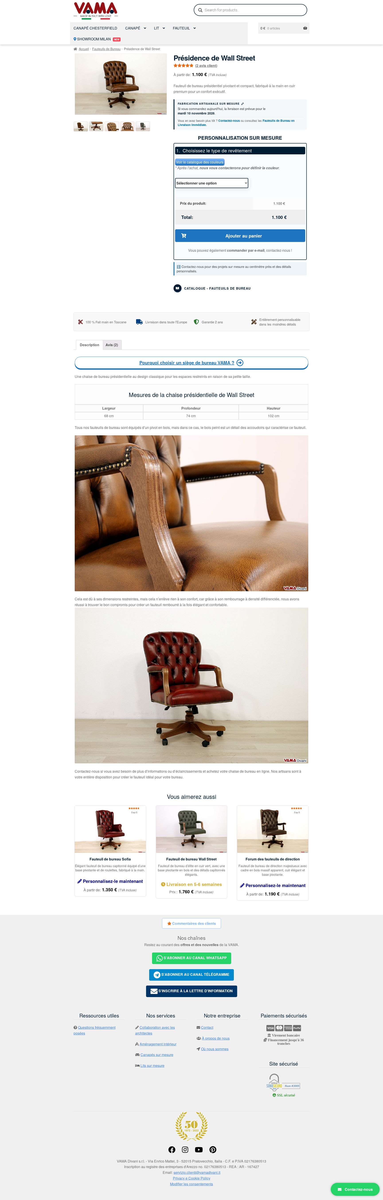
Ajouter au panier (243, 235)
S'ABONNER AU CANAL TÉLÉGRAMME (194, 974)
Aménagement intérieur (158, 1044)
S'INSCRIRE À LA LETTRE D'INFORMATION (195, 991)
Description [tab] (89, 344)
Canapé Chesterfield (95, 28)
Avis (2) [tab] (112, 344)
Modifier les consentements (191, 1183)
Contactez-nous (229, 120)
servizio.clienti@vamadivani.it (197, 1172)
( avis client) (206, 65)
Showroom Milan (97, 38)
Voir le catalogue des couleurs (199, 162)
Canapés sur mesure (157, 1054)
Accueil (84, 49)
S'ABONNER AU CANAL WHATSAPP (195, 957)
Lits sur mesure (152, 1065)
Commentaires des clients (193, 923)
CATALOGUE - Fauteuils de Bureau (217, 288)
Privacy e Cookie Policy (191, 1178)
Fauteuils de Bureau (106, 49)
